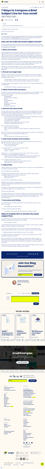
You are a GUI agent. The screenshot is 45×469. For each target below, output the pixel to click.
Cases (24, 432)
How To (9, 16)
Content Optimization (28, 412)
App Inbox (6, 399)
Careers (25, 425)
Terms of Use (15, 464)
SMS (5, 395)
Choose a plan (7, 419)
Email (3, 16)
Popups (5, 402)
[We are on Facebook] (24, 442)
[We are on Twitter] (29, 442)
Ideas (14, 16)
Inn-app (5, 401)
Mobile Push (6, 398)
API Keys (5, 433)
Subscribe (38, 274)
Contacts (25, 421)
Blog (8, 371)
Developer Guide (7, 432)
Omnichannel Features (9, 387)
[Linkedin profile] (17, 20)
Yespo (4, 371)
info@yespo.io (26, 446)
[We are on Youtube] (32, 442)
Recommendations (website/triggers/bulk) (28, 390)
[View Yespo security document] (21, 376)
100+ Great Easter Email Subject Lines (37, 333)
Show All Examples (22, 362)
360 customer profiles (28, 401)
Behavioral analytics (27, 403)
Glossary (25, 436)
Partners (25, 423)
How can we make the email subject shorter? (13, 25)
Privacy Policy (18, 462)
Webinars (25, 438)
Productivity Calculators (28, 437)
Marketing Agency (27, 426)
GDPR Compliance (7, 464)
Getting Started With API (9, 431)
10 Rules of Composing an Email (21, 333)
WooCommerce (7, 425)
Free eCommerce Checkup (9, 390)
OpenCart (6, 426)
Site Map (22, 464)
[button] (42, 464)
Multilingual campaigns (28, 392)
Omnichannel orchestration (29, 393)
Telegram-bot (7, 403)
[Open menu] (43, 2)
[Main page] (4, 1)
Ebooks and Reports (27, 433)
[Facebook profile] (15, 20)
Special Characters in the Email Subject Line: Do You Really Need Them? (8, 333)
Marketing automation (28, 394)
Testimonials (26, 422)
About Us (25, 419)
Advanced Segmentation (28, 404)
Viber (5, 405)
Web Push (6, 397)
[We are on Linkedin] (26, 442)
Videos (24, 440)
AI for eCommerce (27, 415)
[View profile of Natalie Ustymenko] (2, 20)
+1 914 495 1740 (27, 444)
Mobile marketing (27, 395)
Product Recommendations (29, 408)
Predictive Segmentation (28, 410)
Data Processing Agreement (28, 462)
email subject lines (16, 37)
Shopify (5, 424)
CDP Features (7, 388)
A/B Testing (25, 414)
